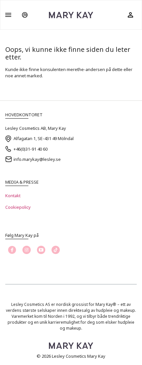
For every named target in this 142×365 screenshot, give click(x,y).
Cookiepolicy (18, 207)
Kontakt (12, 196)
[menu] (8, 14)
